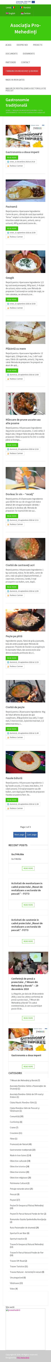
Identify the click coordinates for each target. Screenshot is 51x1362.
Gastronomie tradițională (21, 1149)
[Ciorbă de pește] (25, 691)
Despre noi (22, 45)
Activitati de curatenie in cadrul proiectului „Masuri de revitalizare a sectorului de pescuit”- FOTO (27, 925)
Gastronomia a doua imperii (22, 152)
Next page (19, 834)
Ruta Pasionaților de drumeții (22, 1227)
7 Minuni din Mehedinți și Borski (22, 71)
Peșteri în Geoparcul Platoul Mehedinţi (26, 1205)
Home (8, 110)
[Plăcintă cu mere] (25, 333)
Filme (12, 1138)
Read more (12, 157)
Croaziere (14, 1133)
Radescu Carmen (16, 166)
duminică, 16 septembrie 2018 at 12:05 (24, 591)
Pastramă (11, 206)
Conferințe (15, 1122)
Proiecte (37, 45)
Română (27, 7)
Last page (32, 834)
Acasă (8, 45)
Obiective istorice (18, 1166)
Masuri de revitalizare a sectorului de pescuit (26, 89)
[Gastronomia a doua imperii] (25, 136)
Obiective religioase (18, 1177)
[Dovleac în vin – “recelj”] (25, 478)
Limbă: (9, 7)
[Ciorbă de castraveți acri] (25, 549)
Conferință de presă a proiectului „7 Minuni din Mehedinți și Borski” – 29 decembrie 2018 (24, 984)
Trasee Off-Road (17, 1260)
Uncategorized (16, 1277)
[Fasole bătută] (25, 762)
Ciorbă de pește (15, 707)
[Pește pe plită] (25, 620)
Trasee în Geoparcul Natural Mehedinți (26, 1244)
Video (12, 1288)
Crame (13, 1127)
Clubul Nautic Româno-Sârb (22, 1102)
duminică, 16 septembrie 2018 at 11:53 (24, 662)
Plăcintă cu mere (16, 348)
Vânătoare (14, 1283)
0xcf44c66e (17, 854)
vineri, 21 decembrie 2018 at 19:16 (22, 161)
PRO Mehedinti (23, 1357)
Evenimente (29, 53)
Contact (25, 62)
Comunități (15, 1116)
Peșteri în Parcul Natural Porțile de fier (26, 1213)
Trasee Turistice (17, 1266)
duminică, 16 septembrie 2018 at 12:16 (24, 449)
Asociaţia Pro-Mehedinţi (25, 28)
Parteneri (11, 62)
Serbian (27, 13)
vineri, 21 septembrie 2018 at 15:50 (22, 304)
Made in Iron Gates (15, 79)
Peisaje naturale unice (19, 1188)
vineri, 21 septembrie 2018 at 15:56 (22, 232)
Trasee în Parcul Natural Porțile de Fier (26, 1252)
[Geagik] (25, 261)
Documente (12, 53)
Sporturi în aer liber (18, 1233)
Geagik (10, 277)
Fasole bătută (14, 778)
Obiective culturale (18, 1161)
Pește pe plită (14, 636)
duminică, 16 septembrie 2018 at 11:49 (24, 733)
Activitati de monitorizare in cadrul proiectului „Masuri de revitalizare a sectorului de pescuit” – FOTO (27, 888)
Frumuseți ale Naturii (19, 1144)
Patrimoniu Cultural (18, 1183)
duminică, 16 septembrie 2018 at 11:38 (24, 804)
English (11, 13)
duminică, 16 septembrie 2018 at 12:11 (24, 520)
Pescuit (13, 1194)
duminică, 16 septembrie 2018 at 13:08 (24, 374)
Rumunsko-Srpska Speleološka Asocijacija (28, 1219)
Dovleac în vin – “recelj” (20, 494)
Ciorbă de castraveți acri (20, 565)
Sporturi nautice (17, 1238)
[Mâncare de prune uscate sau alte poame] (25, 403)
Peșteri (13, 1200)
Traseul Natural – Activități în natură (26, 1272)
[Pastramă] (25, 190)
